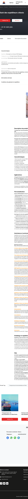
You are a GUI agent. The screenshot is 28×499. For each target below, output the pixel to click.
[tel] (22, 438)
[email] (8, 438)
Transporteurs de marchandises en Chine (17, 7)
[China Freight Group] (4, 2)
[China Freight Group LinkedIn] (7, 483)
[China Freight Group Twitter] (4, 483)
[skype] (18, 438)
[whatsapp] (11, 438)
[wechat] (15, 438)
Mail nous (17, 20)
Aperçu (1, 7)
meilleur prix (5, 20)
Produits (6, 7)
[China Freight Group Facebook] (1, 483)
